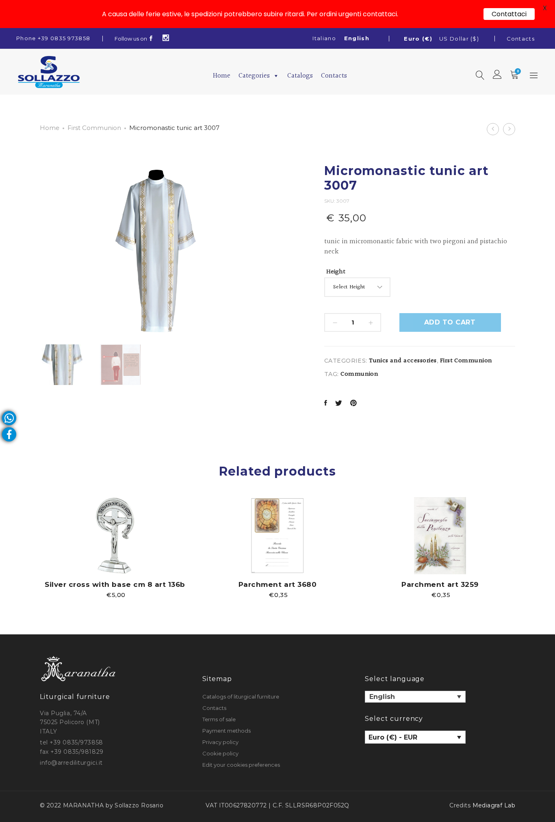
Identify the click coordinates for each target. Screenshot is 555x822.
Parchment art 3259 (439, 584)
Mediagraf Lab (494, 805)
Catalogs (300, 75)
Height (335, 272)
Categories (254, 75)
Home (221, 75)
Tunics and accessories (403, 361)
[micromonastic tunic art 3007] (325, 404)
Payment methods (226, 730)
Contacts (521, 38)
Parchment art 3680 (277, 584)
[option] (115, 547)
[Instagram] (166, 38)
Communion (359, 374)
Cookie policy (220, 753)
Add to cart (449, 322)
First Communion (94, 128)
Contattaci (509, 14)
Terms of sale (219, 719)
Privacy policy (220, 742)
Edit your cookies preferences (241, 764)
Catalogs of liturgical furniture (240, 696)
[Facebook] (151, 38)
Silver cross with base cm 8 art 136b (115, 584)
